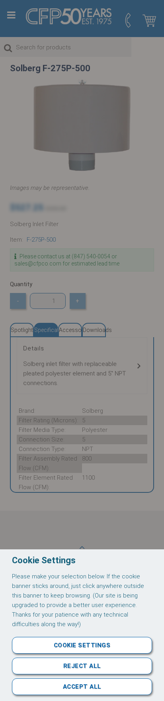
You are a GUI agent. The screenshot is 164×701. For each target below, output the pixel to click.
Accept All (82, 686)
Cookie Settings (82, 645)
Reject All (82, 666)
